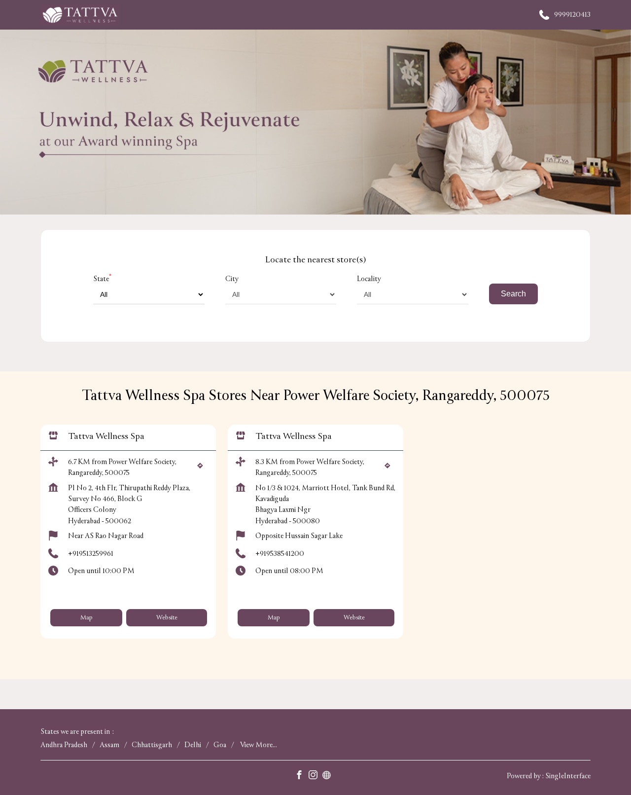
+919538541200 (279, 553)
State (102, 279)
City (232, 279)
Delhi (192, 745)
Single (568, 776)
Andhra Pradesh (63, 745)
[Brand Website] (329, 776)
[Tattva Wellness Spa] (79, 14)
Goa (219, 745)
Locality (369, 279)
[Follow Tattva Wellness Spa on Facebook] (302, 776)
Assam (109, 745)
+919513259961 (90, 553)
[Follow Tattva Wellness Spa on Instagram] (315, 776)
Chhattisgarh (152, 745)
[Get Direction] (202, 469)
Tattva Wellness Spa (106, 437)
